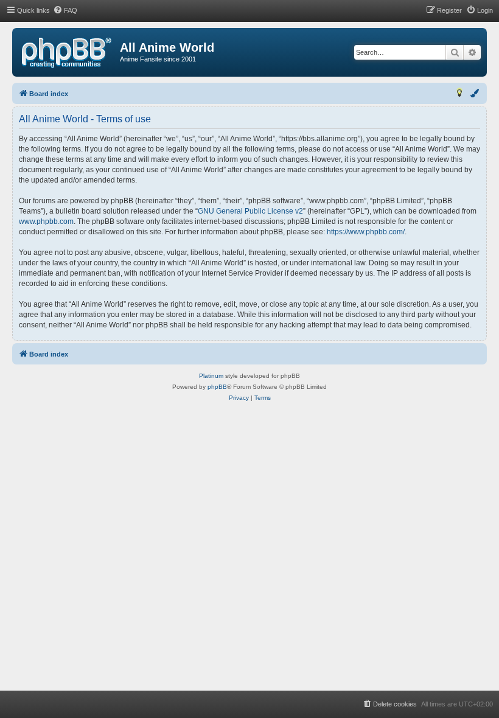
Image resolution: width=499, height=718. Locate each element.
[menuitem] (65, 10)
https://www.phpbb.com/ (366, 232)
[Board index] (66, 53)
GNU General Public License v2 (250, 211)
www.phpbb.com (46, 221)
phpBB (217, 386)
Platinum (211, 375)
